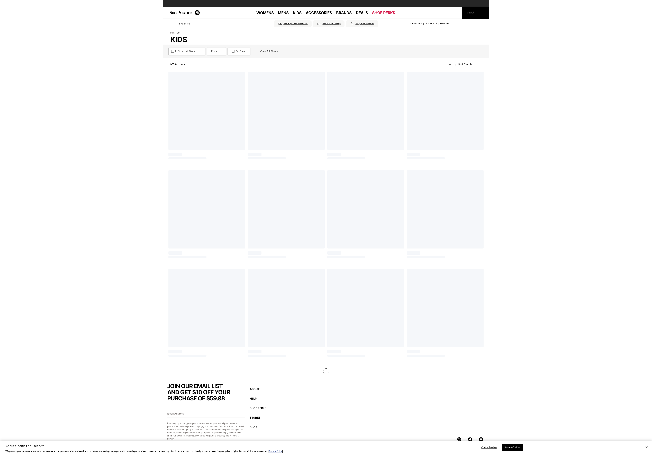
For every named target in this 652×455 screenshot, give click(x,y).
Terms (234, 436)
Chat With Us (431, 24)
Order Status (416, 24)
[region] (326, 448)
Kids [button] (297, 13)
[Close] (646, 447)
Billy (172, 33)
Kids (178, 33)
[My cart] (456, 12)
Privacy (170, 439)
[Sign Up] (241, 414)
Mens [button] (283, 13)
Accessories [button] (319, 13)
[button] (180, 23)
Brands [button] (344, 13)
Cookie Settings (489, 447)
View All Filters (269, 51)
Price (214, 51)
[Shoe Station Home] (185, 12)
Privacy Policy (275, 451)
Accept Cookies (512, 447)
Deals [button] (362, 13)
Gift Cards (444, 24)
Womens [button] (265, 13)
